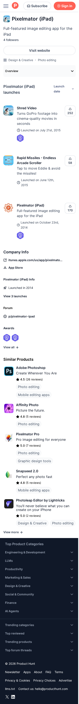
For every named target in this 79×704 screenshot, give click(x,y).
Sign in (66, 6)
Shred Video (27, 108)
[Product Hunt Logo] (15, 5)
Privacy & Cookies (17, 680)
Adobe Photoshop (31, 368)
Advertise (65, 680)
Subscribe (39, 6)
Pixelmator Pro (27, 434)
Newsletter (12, 672)
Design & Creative (20, 60)
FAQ (48, 672)
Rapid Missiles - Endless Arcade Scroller (36, 160)
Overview (11, 71)
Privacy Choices (44, 680)
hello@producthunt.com (51, 689)
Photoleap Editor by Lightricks (40, 500)
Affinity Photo (27, 405)
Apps (27, 672)
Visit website (39, 50)
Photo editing (47, 60)
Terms (59, 672)
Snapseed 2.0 (27, 471)
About (38, 672)
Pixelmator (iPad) (30, 205)
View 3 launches (15, 296)
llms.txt (10, 689)
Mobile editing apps (34, 395)
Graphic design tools (34, 461)
